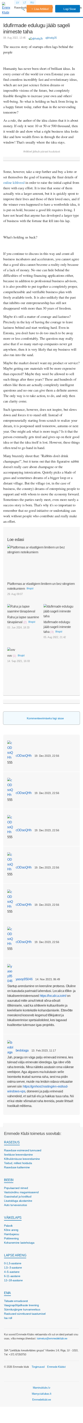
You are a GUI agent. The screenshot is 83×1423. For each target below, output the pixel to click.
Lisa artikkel (41, 9)
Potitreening (11, 1238)
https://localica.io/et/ (53, 995)
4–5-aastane (12, 1271)
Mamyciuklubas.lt (41, 1393)
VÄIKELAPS (13, 1217)
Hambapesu (11, 1234)
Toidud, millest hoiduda (18, 1163)
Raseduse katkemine (17, 1167)
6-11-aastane (12, 1276)
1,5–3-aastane (13, 1267)
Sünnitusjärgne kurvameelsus (22, 1309)
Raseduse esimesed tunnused (22, 1150)
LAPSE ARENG (15, 1255)
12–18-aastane (13, 1280)
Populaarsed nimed (16, 1188)
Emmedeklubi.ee (41, 1399)
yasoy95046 (23, 979)
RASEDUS (12, 1142)
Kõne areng (11, 1229)
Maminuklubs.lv (41, 1387)
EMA (7, 1293)
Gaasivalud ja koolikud (17, 1196)
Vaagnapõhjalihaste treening (21, 1305)
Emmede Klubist (56, 1366)
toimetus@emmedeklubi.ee (52, 1338)
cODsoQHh (23, 755)
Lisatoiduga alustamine (18, 1200)
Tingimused (38, 1366)
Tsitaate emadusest (16, 1301)
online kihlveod (14, 182)
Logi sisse (69, 9)
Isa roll (8, 1318)
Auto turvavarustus (15, 1205)
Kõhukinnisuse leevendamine (22, 1158)
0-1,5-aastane (12, 1263)
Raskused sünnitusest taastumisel (25, 1313)
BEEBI (8, 1180)
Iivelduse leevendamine (18, 1154)
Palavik (8, 1225)
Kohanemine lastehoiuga (19, 1242)
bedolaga (22, 1050)
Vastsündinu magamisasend (21, 1192)
